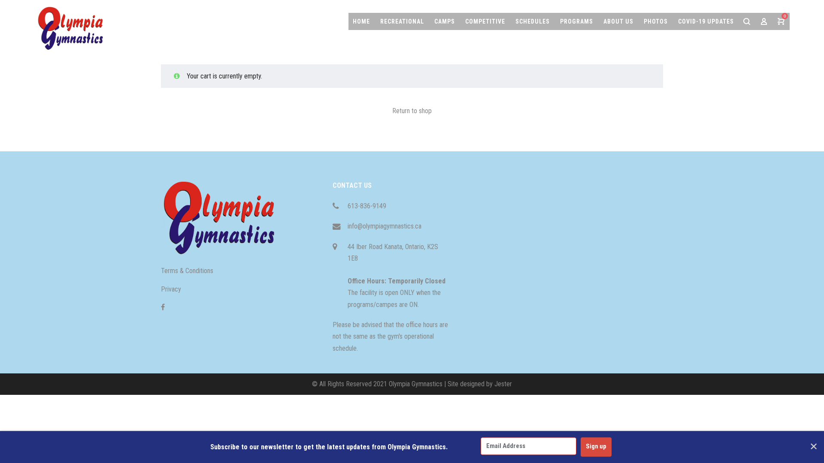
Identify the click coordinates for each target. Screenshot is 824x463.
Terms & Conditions (187, 271)
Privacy (171, 289)
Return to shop (412, 111)
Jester (503, 384)
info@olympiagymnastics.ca (384, 226)
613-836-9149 (367, 206)
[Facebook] (163, 307)
